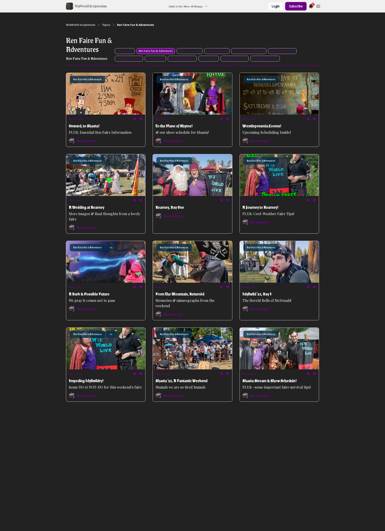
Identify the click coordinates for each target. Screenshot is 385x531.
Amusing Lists (155, 58)
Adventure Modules (129, 58)
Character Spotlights (265, 58)
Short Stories (125, 51)
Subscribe (296, 6)
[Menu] (318, 5)
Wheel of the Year (190, 51)
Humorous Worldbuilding (248, 51)
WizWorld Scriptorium (80, 25)
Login (276, 6)
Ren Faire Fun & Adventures (156, 51)
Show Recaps (209, 58)
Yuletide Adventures (182, 58)
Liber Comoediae (216, 51)
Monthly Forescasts (235, 58)
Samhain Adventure (282, 51)
